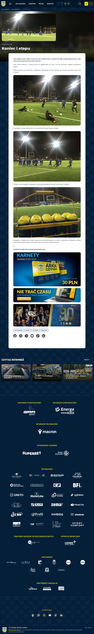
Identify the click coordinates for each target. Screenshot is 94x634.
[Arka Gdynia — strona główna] (3, 3)
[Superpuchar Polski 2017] (65, 4)
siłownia (35, 330)
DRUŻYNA (32, 4)
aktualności (18, 330)
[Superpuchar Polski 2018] (68, 4)
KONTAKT (50, 4)
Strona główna (5, 9)
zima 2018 (44, 330)
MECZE (41, 4)
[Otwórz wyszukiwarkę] (79, 3)
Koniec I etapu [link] (26, 9)
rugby (28, 330)
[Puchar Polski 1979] (58, 4)
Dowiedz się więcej (14, 630)
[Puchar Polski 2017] (62, 4)
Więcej (86, 359)
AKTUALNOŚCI (20, 4)
